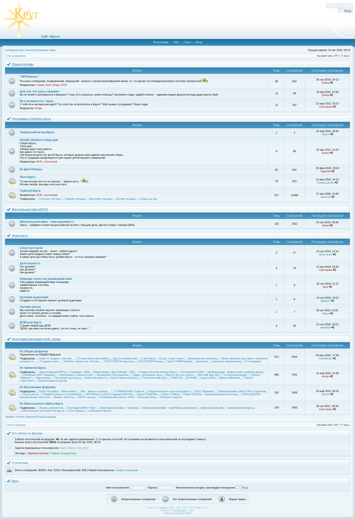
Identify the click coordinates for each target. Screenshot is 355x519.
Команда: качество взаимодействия (46, 279)
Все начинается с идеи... (37, 101)
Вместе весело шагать (180, 374)
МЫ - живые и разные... (95, 391)
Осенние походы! (50, 198)
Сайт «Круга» (50, 36)
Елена (40, 84)
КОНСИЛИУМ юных (151, 361)
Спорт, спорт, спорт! (171, 358)
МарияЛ (325, 300)
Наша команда (47, 416)
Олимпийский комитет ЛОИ (117, 397)
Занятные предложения (226, 361)
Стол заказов (76, 410)
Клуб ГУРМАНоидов (180, 361)
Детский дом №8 (208, 374)
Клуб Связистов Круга (124, 377)
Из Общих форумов (34, 351)
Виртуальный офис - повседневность (47, 221)
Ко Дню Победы (31, 169)
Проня (325, 134)
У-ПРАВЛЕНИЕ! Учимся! (129, 391)
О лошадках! (253, 361)
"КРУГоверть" (29, 76)
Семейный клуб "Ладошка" (39, 374)
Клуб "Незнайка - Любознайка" (58, 391)
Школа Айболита (230, 377)
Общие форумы (23, 64)
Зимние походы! (75, 198)
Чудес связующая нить (147, 374)
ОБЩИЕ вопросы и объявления (62, 394)
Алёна (325, 313)
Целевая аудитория (34, 297)
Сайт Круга (148, 358)
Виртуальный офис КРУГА (30, 209)
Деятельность (30, 263)
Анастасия (325, 254)
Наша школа (30, 394)
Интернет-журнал (171, 397)
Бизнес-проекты (64, 397)
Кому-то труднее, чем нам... (56, 358)
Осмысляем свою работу (93, 358)
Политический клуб (154, 377)
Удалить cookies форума (20, 416)
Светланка (325, 106)
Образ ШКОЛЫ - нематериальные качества (210, 394)
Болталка (202, 361)
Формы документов (51, 407)
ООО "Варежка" (204, 391)
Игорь (56, 84)
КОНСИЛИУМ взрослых (120, 361)
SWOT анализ (86, 397)
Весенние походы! (101, 198)
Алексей (325, 196)
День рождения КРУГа (52, 372)
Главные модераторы (63, 453)
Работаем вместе (96, 377)
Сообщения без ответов (19, 50)
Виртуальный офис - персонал (120, 407)
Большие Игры (147, 397)
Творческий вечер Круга (37, 132)
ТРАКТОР (176, 377)
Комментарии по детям (53, 380)
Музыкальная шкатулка (202, 358)
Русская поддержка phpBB (177, 513)
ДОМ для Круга (31, 322)
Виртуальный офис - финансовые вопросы (227, 407)
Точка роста (20, 235)
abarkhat (325, 327)
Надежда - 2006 (80, 372)
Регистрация (161, 42)
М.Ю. (64, 84)
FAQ (176, 42)
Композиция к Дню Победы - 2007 (114, 372)
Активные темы (46, 50)
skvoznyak (50, 161)
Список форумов (15, 55)
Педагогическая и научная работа (169, 391)
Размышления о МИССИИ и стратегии (242, 391)
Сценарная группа (100, 410)
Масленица (43, 377)
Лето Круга (27, 177)
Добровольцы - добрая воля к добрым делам (235, 372)
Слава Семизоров (127, 470)
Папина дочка (325, 182)
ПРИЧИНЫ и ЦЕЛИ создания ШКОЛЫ (109, 394)
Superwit (325, 171)
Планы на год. (148, 198)
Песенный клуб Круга (67, 377)
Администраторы (38, 453)
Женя (325, 225)
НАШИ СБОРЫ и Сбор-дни (39, 140)
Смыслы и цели (31, 248)
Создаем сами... (50, 361)
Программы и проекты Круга (31, 118)
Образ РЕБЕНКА (147, 394)
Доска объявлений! (125, 358)
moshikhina (325, 358)
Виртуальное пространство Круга (43, 410)
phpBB (163, 507)
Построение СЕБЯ (192, 372)
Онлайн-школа (30, 307)
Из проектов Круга (33, 368)
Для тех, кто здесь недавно (39, 91)
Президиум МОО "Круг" (82, 407)
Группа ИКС (208, 377)
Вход (199, 42)
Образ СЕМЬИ (170, 394)
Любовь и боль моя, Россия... (82, 361)
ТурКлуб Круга (30, 191)
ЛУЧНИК (191, 377)
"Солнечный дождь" (235, 374)
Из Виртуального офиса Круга (41, 403)
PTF (192, 510)
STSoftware (180, 510)
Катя (48, 84)
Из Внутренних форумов (37, 387)
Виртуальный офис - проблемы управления (170, 407)
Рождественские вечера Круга (158, 372)
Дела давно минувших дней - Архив (36, 339)
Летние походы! (126, 198)
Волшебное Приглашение (113, 374)
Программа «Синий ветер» (76, 374)
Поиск (187, 42)
